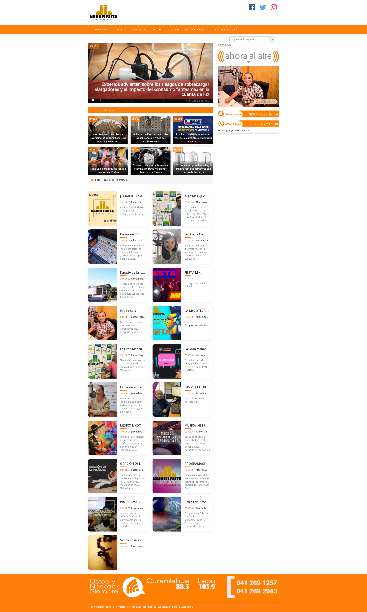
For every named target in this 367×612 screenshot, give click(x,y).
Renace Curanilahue (197, 29)
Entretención (139, 29)
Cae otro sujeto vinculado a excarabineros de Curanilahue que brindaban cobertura (107, 138)
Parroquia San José (226, 29)
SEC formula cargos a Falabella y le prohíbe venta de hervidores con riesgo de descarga (193, 168)
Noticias (121, 29)
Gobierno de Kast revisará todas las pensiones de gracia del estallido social (150, 138)
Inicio (97, 179)
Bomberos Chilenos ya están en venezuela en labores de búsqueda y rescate (193, 138)
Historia (157, 29)
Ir (272, 39)
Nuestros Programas (115, 179)
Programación (103, 29)
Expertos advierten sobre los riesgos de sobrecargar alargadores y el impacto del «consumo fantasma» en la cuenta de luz (152, 89)
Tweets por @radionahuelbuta (234, 130)
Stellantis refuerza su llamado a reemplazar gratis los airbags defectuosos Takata (150, 168)
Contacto (173, 29)
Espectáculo (164, 606)
